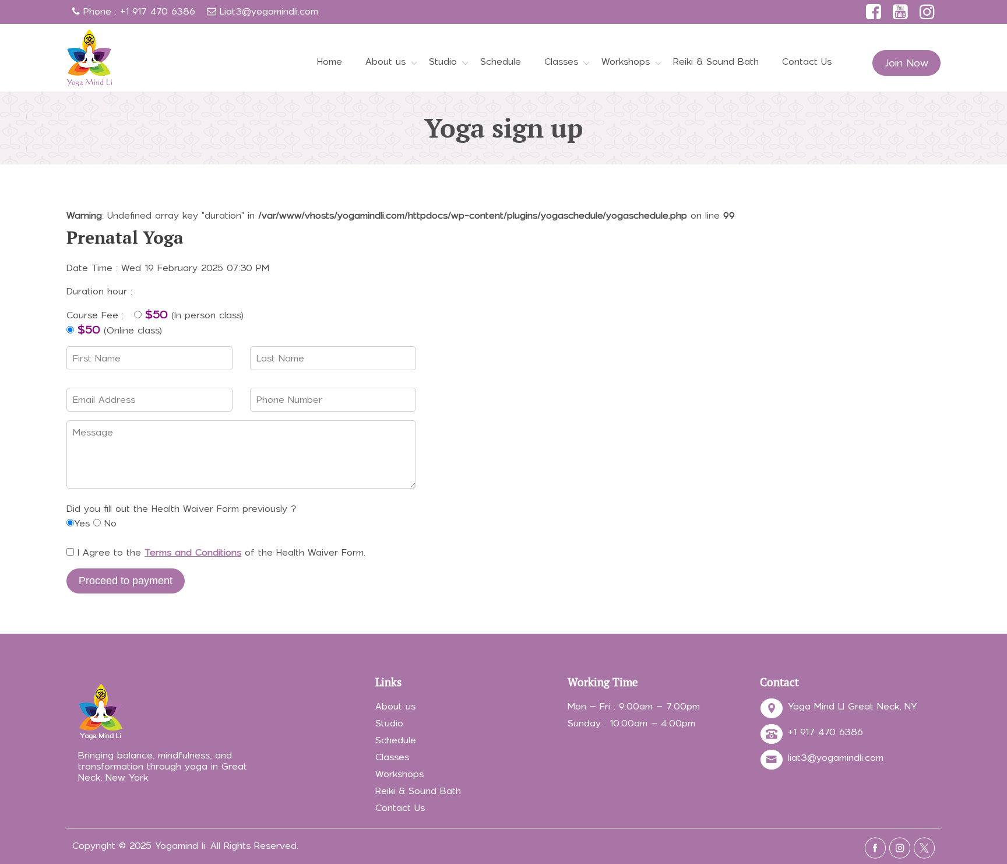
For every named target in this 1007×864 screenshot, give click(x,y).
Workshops (625, 61)
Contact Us (807, 61)
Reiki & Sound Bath (716, 61)
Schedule (500, 61)
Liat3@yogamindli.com (269, 11)
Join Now (906, 63)
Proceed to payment (125, 580)
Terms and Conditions (193, 552)
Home (329, 61)
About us (385, 61)
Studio (443, 61)
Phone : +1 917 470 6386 (137, 11)
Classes (561, 61)
